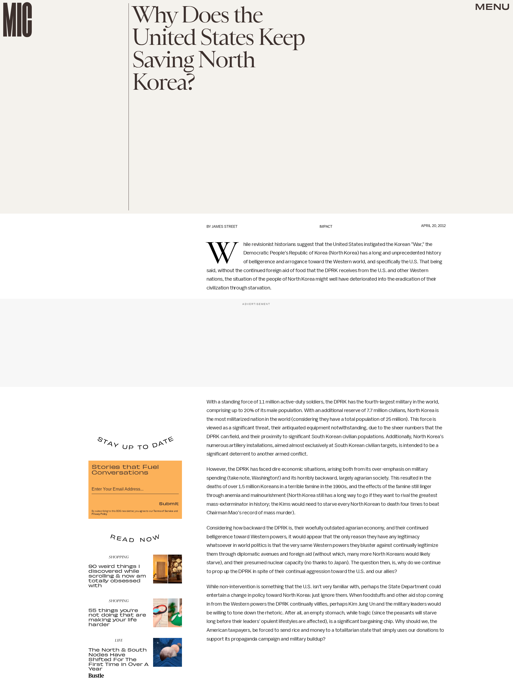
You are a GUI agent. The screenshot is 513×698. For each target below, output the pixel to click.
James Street (225, 227)
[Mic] (17, 19)
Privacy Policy (99, 514)
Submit (169, 503)
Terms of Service (163, 511)
